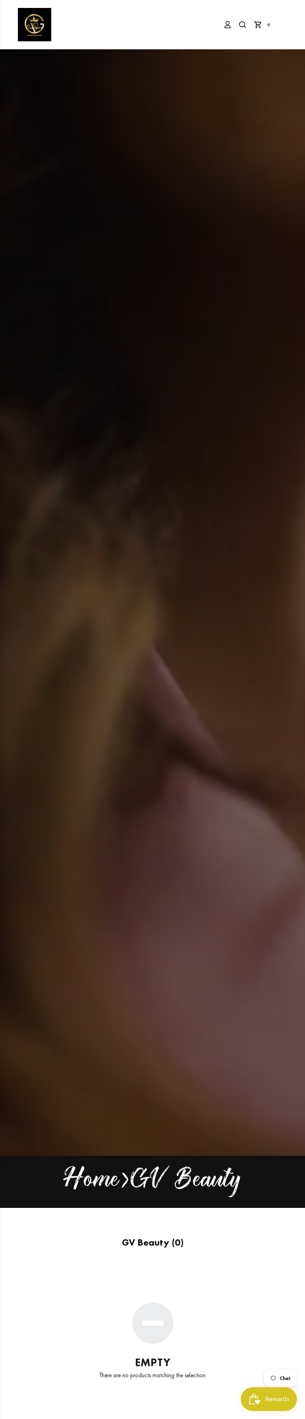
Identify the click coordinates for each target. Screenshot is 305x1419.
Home (91, 1181)
